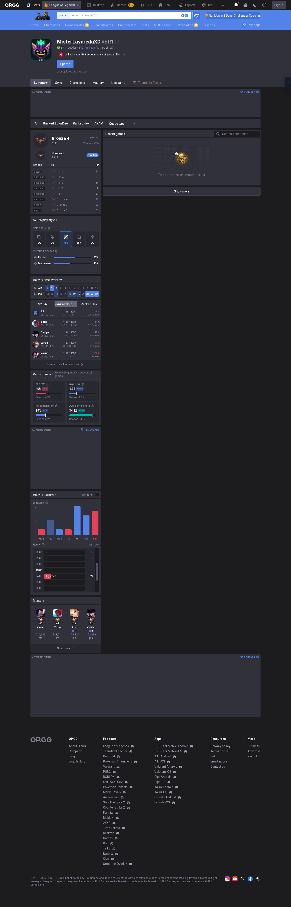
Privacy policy (220, 746)
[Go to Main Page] (12, 5)
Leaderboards (103, 25)
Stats (145, 25)
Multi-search (162, 25)
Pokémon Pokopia (115, 787)
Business (254, 746)
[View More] (222, 5)
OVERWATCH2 (113, 782)
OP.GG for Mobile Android (171, 746)
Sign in (278, 5)
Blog (72, 756)
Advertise (254, 751)
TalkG (107, 848)
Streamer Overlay (115, 863)
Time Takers (111, 828)
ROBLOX (109, 776)
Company (75, 751)
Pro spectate (127, 25)
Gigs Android (162, 776)
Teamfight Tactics (115, 751)
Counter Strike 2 (114, 807)
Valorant (109, 766)
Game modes (76, 25)
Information (187, 25)
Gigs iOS (160, 782)
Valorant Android (165, 766)
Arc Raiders (111, 797)
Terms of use (219, 751)
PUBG (107, 771)
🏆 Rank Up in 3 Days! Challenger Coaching (224, 15)
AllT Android (162, 756)
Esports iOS (162, 802)
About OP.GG (77, 746)
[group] (66, 570)
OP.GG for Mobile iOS (168, 751)
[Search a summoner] (184, 15)
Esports (108, 853)
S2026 (42, 304)
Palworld (109, 756)
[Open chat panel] (288, 81)
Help (213, 756)
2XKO (107, 823)
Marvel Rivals (112, 792)
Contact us (217, 766)
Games (108, 838)
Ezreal (44, 342)
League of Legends (62, 5)
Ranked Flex (89, 304)
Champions (52, 25)
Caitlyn (45, 332)
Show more (182, 191)
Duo (105, 843)
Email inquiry (219, 761)
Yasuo (44, 353)
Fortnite (108, 812)
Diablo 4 (108, 817)
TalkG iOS (160, 792)
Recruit (252, 756)
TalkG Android (163, 787)
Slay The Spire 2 (114, 802)
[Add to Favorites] (118, 42)
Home (34, 25)
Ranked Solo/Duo (66, 304)
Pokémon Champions (117, 761)
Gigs (106, 858)
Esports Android (165, 797)
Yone (44, 321)
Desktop (108, 833)
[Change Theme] (255, 5)
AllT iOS (159, 761)
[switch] (90, 494)
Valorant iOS (162, 771)
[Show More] (236, 5)
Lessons (209, 25)
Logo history (77, 761)
